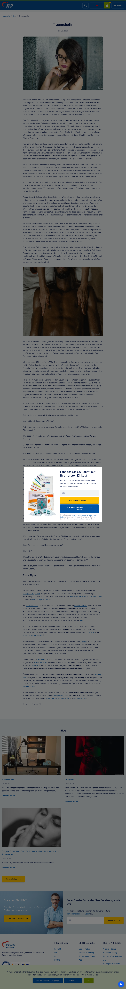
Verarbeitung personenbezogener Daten (78, 516)
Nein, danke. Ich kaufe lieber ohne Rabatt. (79, 509)
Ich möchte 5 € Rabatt (77, 500)
